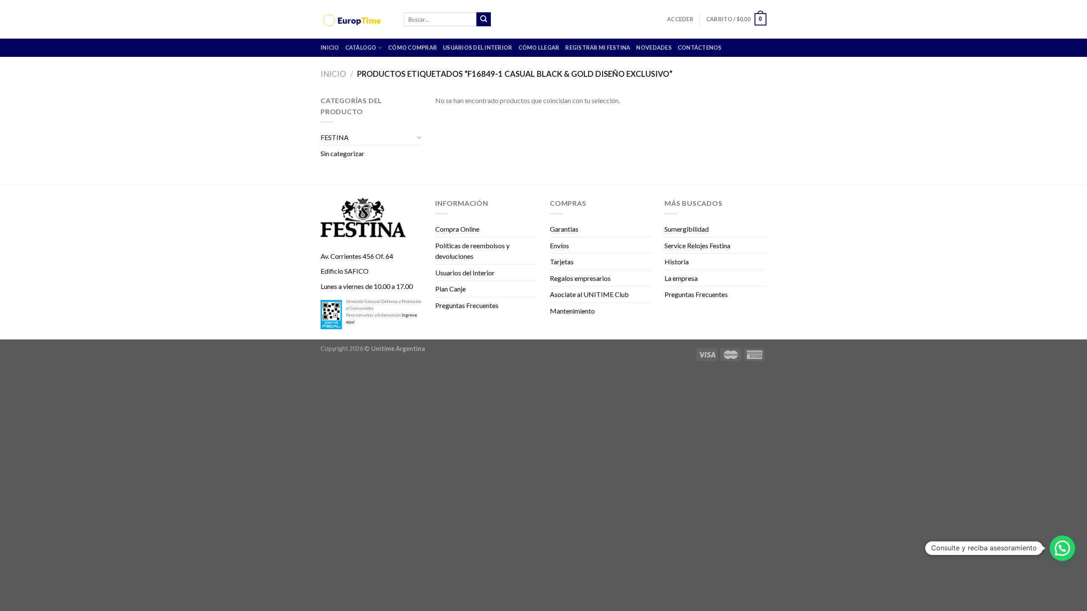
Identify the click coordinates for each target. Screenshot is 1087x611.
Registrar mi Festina (597, 47)
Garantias (564, 229)
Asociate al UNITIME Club (589, 294)
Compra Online (457, 229)
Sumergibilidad (687, 229)
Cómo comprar (412, 47)
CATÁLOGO (361, 47)
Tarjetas (562, 262)
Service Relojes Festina (697, 245)
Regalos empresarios (580, 278)
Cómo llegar (539, 47)
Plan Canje (450, 289)
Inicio (333, 73)
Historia (677, 262)
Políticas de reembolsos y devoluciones (472, 251)
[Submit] (483, 19)
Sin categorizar (342, 153)
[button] (1062, 548)
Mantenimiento (572, 311)
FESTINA (335, 137)
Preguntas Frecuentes (466, 305)
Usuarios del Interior (477, 47)
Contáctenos (700, 47)
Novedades (653, 47)
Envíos (559, 245)
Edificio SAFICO (345, 271)
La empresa (681, 278)
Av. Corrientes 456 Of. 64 (357, 256)
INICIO (330, 47)
